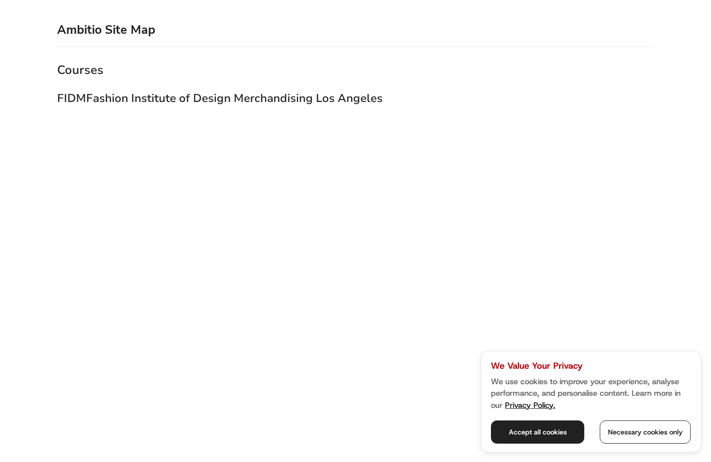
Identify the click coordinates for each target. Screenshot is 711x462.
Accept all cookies (538, 432)
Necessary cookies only (645, 432)
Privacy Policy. (530, 405)
